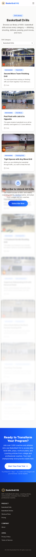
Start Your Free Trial (16, 466)
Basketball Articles (7, 510)
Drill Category (6, 39)
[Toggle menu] (33, 3)
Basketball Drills (6, 507)
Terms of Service (7, 540)
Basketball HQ (12, 490)
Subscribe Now (18, 203)
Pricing (4, 517)
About (3, 527)
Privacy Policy (6, 536)
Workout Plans (6, 514)
